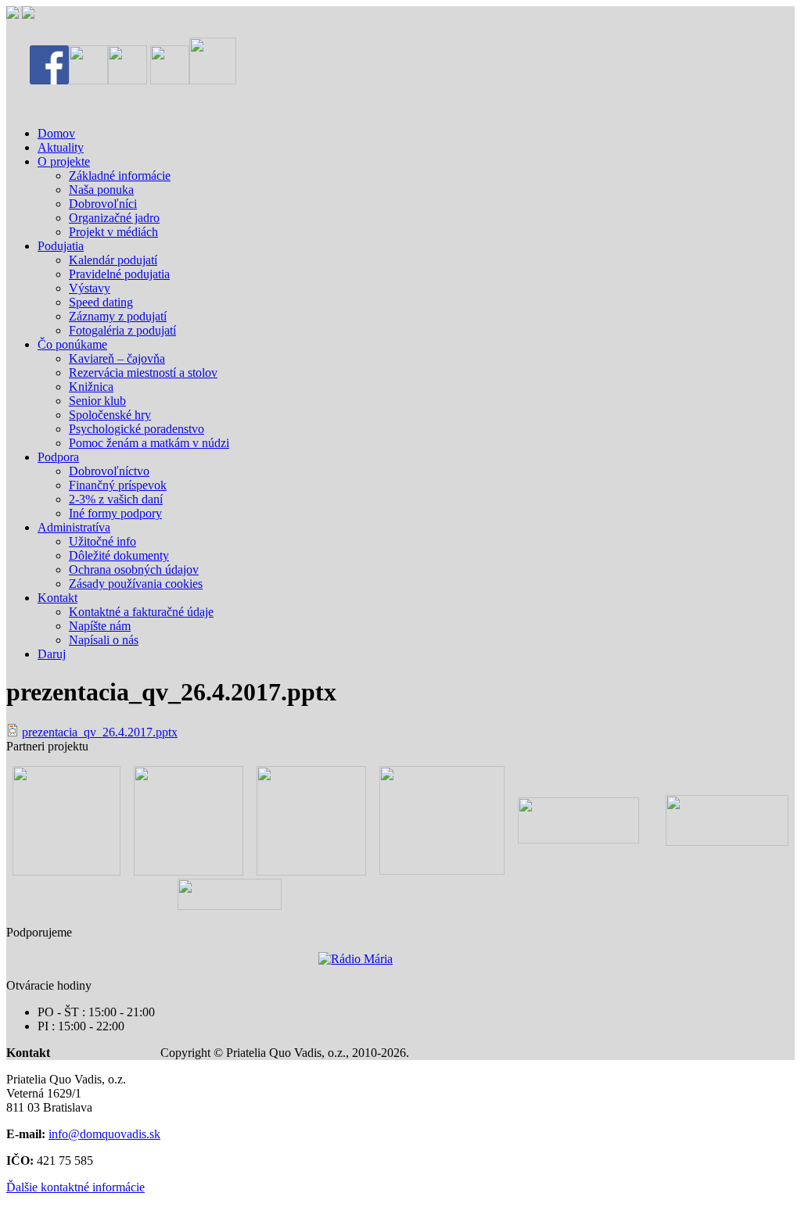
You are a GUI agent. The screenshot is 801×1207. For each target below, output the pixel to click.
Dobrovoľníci (103, 203)
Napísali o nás (103, 639)
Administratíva (74, 527)
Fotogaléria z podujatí (122, 330)
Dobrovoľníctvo (109, 471)
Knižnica (91, 386)
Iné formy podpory (115, 513)
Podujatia (61, 246)
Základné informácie (120, 175)
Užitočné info (102, 541)
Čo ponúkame (72, 344)
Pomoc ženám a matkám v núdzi (149, 442)
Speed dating (101, 302)
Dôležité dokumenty (119, 555)
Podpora (58, 457)
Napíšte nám (100, 625)
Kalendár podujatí (113, 260)
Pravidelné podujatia (119, 274)
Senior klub (97, 400)
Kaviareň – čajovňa (117, 358)
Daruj (52, 654)
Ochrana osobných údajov (134, 569)
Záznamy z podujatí (118, 316)
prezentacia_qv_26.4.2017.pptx (100, 732)
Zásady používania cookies (136, 583)
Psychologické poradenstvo (136, 428)
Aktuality (61, 147)
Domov (56, 133)
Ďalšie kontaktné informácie (75, 1187)
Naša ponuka (101, 189)
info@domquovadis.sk (104, 1134)
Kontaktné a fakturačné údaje (141, 611)
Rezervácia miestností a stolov (143, 372)
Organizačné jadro (114, 217)
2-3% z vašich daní (116, 499)
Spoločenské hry (110, 414)
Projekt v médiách (113, 231)
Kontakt (57, 597)
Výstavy (89, 288)
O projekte (64, 161)
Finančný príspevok (118, 485)
